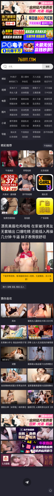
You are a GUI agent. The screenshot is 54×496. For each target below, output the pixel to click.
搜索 (48, 66)
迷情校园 (13, 125)
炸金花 (25, 81)
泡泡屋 (25, 136)
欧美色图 (36, 110)
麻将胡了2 (13, 81)
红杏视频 (13, 136)
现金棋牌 (36, 81)
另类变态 (48, 103)
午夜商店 (25, 132)
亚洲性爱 (13, 99)
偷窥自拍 (13, 110)
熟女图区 (36, 114)
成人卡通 (36, 99)
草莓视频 (36, 132)
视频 (4, 89)
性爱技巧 (48, 125)
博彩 (4, 78)
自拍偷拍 (25, 88)
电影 (4, 100)
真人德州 (25, 76)
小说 (4, 123)
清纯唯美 (25, 114)
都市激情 (13, 121)
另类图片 (48, 114)
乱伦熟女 (36, 103)
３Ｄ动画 (48, 88)
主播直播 (36, 92)
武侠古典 (48, 121)
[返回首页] (50, 490)
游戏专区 (48, 76)
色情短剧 (36, 136)
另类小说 (25, 125)
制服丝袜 (13, 103)
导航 (4, 134)
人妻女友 (36, 121)
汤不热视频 (48, 132)
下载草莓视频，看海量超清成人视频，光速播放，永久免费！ (27, 278)
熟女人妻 (13, 92)
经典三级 (25, 103)
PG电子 (13, 76)
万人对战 (36, 76)
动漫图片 (48, 110)
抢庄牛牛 (48, 81)
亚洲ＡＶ (13, 88)
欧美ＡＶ (36, 88)
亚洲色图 (25, 110)
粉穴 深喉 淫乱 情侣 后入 (13, 287)
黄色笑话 (36, 125)
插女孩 (13, 132)
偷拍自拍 (25, 99)
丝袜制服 (25, 92)
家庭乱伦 (25, 121)
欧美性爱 (48, 99)
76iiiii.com (27, 59)
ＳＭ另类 (48, 92)
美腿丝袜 (13, 114)
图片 (4, 111)
